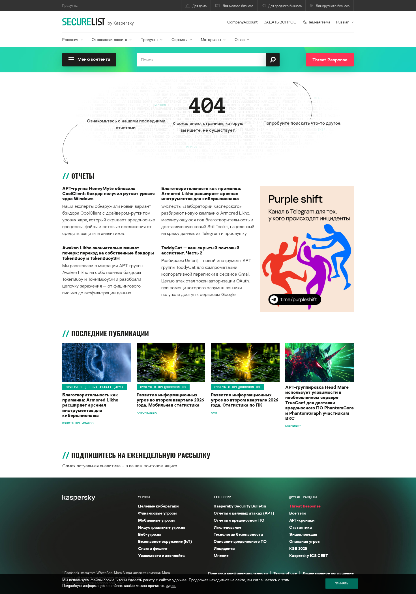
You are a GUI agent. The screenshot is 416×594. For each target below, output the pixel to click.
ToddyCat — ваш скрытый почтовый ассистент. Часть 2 (200, 250)
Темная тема (319, 22)
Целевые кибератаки (158, 506)
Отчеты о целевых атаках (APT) (94, 387)
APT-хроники (301, 520)
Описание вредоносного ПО (240, 541)
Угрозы (144, 497)
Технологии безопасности (238, 534)
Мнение (221, 555)
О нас (240, 39)
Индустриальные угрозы (161, 527)
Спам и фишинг (153, 548)
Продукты (149, 39)
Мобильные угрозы (156, 520)
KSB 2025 (298, 548)
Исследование (227, 527)
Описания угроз (304, 541)
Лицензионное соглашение (328, 573)
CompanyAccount (242, 22)
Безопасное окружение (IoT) (165, 541)
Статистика (300, 527)
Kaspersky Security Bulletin (240, 506)
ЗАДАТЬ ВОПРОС (280, 22)
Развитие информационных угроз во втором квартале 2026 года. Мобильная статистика (170, 400)
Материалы (211, 39)
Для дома (199, 6)
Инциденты (224, 548)
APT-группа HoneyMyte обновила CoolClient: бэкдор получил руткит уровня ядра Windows (108, 193)
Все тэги (297, 513)
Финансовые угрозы (157, 513)
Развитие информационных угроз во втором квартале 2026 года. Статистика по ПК (244, 400)
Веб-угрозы (149, 534)
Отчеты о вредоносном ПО (163, 387)
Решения (70, 39)
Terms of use (285, 573)
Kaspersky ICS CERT (308, 555)
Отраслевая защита (109, 39)
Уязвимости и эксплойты (161, 555)
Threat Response (305, 506)
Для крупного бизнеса (332, 6)
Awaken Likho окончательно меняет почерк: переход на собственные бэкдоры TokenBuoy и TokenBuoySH (108, 253)
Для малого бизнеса (238, 6)
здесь (171, 586)
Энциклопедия (303, 534)
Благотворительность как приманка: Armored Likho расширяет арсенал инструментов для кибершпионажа (201, 193)
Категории (222, 497)
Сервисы (179, 39)
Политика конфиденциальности (238, 573)
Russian (342, 22)
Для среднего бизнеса (285, 6)
